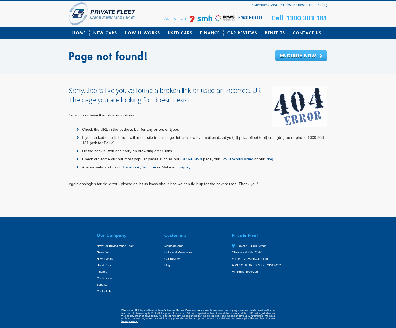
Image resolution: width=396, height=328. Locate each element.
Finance (210, 33)
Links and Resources (298, 4)
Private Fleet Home (102, 13)
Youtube (149, 167)
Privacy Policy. (129, 321)
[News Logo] (225, 20)
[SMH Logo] (201, 20)
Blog (323, 4)
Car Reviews (242, 33)
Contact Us (307, 33)
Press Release (250, 17)
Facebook (131, 167)
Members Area (265, 4)
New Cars (105, 33)
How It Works (142, 33)
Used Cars (180, 33)
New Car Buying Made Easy (115, 245)
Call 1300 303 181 (299, 17)
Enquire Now (301, 56)
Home (79, 33)
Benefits (275, 33)
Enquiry (184, 167)
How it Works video (237, 159)
